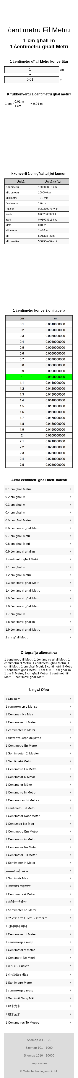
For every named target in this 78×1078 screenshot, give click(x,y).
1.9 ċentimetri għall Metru (22, 629)
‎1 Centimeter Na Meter (21, 847)
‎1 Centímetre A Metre (20, 894)
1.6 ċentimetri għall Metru (22, 606)
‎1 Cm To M (12, 698)
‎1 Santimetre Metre (18, 982)
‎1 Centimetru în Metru (20, 839)
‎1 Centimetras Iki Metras (22, 800)
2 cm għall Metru (16, 637)
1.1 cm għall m (15, 567)
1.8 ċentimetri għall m (20, 621)
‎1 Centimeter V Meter (20, 950)
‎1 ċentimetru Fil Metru (20, 808)
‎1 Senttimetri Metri (18, 761)
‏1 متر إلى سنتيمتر (16, 870)
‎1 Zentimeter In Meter (20, 730)
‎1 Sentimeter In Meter (20, 862)
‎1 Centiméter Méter (18, 784)
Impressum (39, 1063)
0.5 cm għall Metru (18, 520)
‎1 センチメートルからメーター (26, 917)
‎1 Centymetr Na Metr (19, 823)
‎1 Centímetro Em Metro (21, 831)
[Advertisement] (39, 11)
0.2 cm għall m (15, 497)
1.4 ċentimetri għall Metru (22, 590)
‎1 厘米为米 (12, 1006)
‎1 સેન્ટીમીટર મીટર (16, 974)
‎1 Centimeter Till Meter (21, 855)
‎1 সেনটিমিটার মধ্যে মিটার (18, 886)
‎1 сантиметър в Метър (21, 706)
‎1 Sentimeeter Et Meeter (22, 753)
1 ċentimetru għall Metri (21, 559)
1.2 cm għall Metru (18, 575)
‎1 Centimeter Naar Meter (22, 816)
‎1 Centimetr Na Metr (19, 714)
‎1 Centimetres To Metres (22, 1022)
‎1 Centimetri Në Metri (20, 957)
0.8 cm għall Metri (17, 543)
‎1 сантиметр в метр (19, 942)
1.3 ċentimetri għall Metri (22, 582)
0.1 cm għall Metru (18, 489)
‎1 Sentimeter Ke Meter (20, 910)
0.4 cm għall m (15, 512)
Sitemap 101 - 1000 (39, 1047)
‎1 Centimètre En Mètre (21, 769)
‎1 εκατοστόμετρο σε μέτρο (23, 737)
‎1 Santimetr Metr (16, 878)
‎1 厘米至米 (12, 1014)
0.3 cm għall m (15, 504)
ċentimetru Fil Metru (39, 30)
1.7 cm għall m (15, 614)
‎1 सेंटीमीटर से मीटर (15, 902)
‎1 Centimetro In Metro (20, 792)
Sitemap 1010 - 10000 (39, 1055)
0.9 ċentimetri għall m (20, 551)
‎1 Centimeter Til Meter (20, 722)
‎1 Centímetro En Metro (21, 745)
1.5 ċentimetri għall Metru (22, 598)
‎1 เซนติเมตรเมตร (17, 966)
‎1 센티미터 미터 (16, 926)
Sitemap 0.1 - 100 (39, 1040)
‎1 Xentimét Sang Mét (19, 998)
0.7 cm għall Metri (17, 536)
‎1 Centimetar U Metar (20, 777)
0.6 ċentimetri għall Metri (22, 528)
